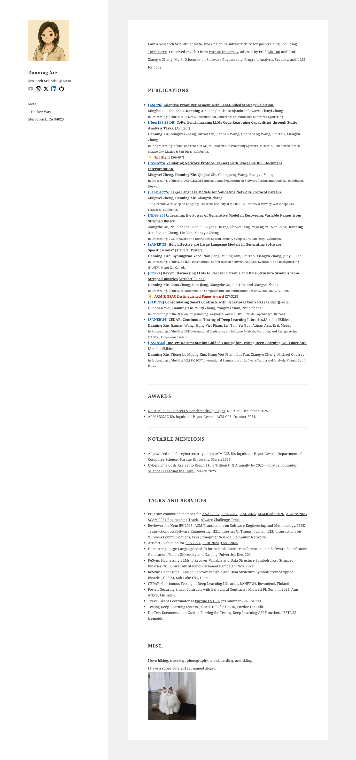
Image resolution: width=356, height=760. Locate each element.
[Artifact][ (183, 250)
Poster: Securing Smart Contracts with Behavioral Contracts (196, 589)
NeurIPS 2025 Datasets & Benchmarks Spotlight (186, 410)
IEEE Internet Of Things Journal (238, 531)
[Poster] (285, 302)
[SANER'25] (158, 244)
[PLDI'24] (156, 302)
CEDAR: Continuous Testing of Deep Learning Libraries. (216, 319)
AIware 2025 (296, 514)
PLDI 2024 (210, 543)
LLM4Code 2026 (271, 514)
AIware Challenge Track (220, 519)
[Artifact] (182, 128)
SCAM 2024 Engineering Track (173, 519)
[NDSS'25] (156, 215)
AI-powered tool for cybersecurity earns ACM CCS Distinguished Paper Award (212, 453)
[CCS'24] (155, 273)
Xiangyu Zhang (160, 59)
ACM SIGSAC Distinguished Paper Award (181, 416)
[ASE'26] (155, 105)
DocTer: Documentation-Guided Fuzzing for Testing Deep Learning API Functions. (236, 342)
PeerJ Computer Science (212, 537)
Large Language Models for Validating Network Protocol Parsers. (226, 192)
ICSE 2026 (248, 514)
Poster (196, 250)
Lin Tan (274, 51)
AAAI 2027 (210, 514)
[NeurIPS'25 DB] (162, 122)
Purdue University (223, 51)
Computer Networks (250, 537)
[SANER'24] (158, 319)
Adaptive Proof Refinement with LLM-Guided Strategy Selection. (218, 105)
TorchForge (157, 51)
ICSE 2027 (229, 514)
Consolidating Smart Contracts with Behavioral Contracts (214, 302)
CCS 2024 (193, 543)
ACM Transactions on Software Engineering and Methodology (244, 525)
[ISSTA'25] (156, 163)
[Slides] (199, 279)
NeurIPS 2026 (181, 525)
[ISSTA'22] (156, 342)
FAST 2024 (229, 543)
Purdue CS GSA (207, 601)
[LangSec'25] (159, 192)
